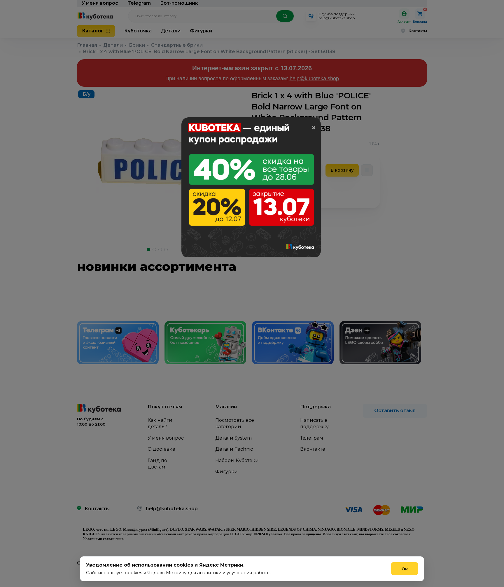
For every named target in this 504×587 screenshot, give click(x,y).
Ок (404, 569)
